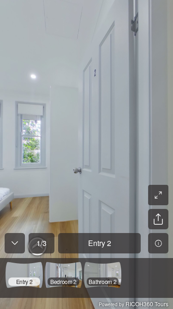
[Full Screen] (158, 195)
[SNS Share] (158, 219)
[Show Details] (158, 243)
